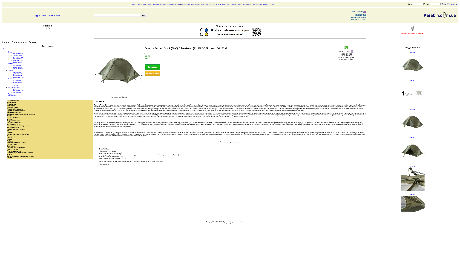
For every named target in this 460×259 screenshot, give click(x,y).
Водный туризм (12, 107)
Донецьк (149, 4)
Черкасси (265, 4)
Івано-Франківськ (171, 4)
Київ (179, 4)
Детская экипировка (14, 112)
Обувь (9, 131)
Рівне (223, 4)
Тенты (10, 94)
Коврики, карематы (13, 121)
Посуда (9, 137)
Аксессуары (12, 96)
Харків (245, 4)
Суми (228, 4)
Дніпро (144, 4)
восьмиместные (18, 59)
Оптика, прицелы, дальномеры (18, 134)
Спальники (11, 146)
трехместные (17, 62)
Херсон (250, 4)
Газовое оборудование (15, 109)
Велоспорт (11, 106)
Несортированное (13, 127)
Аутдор (10, 64)
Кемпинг (10, 52)
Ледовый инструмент (14, 122)
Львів (202, 4)
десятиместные (18, 60)
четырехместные (18, 54)
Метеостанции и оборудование (18, 126)
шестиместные (18, 57)
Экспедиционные (14, 87)
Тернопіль (233, 4)
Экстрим (11, 79)
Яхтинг (9, 158)
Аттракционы (11, 104)
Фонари (9, 154)
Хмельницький (257, 4)
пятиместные (17, 55)
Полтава (218, 4)
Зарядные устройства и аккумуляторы (21, 114)
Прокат (9, 139)
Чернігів (271, 4)
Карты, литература (13, 117)
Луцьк (198, 4)
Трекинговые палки (14, 151)
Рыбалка (10, 141)
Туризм (10, 70)
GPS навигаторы (13, 101)
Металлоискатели (13, 124)
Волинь (139, 4)
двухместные (17, 65)
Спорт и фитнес (12, 149)
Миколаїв (207, 4)
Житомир (156, 4)
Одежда (10, 132)
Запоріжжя (163, 4)
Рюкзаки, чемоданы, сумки (16, 143)
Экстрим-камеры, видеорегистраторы (20, 156)
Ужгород (239, 4)
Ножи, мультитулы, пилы (16, 129)
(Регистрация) (452, 4)
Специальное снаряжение (16, 148)
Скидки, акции (12, 144)
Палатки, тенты (8, 49)
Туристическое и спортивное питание (20, 153)
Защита (9, 116)
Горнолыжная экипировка (16, 111)
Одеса (213, 4)
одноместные (17, 74)
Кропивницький (185, 4)
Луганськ (193, 4)
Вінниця (134, 4)
